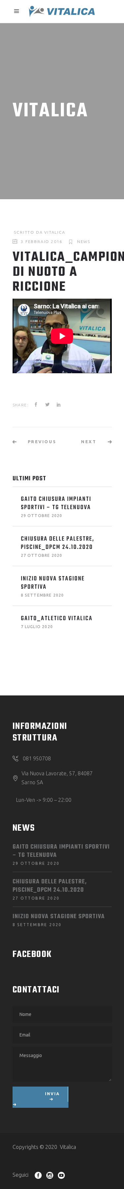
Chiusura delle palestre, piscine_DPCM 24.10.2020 (57, 543)
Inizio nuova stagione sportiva (53, 583)
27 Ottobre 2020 (41, 555)
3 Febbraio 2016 (41, 241)
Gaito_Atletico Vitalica (57, 619)
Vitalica (54, 232)
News (83, 241)
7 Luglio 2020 (37, 626)
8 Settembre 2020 (42, 595)
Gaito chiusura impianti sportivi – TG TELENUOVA (56, 503)
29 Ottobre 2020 (41, 515)
